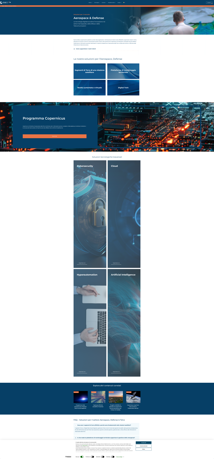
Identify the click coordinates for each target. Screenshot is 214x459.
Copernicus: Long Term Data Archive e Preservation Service (95, 406)
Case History (91, 392)
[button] (106, 49)
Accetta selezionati (143, 445)
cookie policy (85, 445)
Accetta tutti (143, 442)
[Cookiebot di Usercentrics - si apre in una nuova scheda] (68, 457)
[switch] (92, 457)
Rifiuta (143, 449)
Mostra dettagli (119, 456)
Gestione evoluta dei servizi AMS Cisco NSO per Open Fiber (112, 406)
